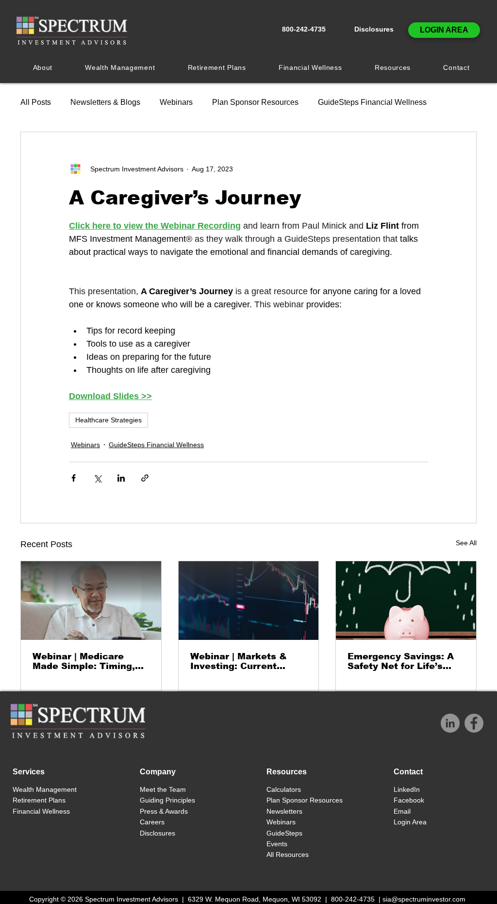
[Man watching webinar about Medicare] (91, 600)
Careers (152, 822)
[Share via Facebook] (73, 478)
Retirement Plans (39, 800)
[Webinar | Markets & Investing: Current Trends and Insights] (249, 600)
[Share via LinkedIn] (121, 478)
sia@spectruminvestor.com (423, 899)
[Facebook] (473, 723)
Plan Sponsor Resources (255, 102)
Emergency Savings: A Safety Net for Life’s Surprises (401, 661)
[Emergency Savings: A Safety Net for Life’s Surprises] (406, 600)
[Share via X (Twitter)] (97, 478)
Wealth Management (46, 789)
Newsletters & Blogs (105, 102)
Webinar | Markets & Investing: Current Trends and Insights (238, 661)
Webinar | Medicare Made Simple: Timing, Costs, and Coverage (84, 661)
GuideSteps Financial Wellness (372, 102)
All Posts (35, 102)
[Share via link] (144, 478)
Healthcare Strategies (108, 420)
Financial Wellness (41, 811)
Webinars (176, 102)
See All (466, 543)
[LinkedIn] (450, 723)
